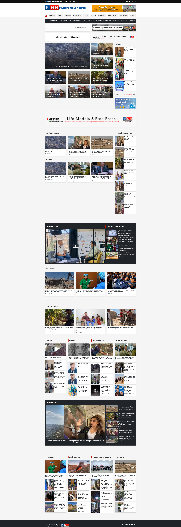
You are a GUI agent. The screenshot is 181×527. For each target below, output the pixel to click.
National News (52, 133)
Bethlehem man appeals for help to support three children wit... (55, 94)
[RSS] (135, 1)
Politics (60, 15)
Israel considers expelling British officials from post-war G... (101, 65)
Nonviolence (102, 15)
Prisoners (68, 15)
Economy (133, 15)
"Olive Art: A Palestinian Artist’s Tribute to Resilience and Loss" (126, 254)
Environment (74, 457)
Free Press (50, 269)
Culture (86, 15)
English (49, 1)
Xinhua (119, 44)
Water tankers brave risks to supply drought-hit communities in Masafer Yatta (126, 424)
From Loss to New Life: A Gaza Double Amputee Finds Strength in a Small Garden (126, 438)
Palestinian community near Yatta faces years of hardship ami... (79, 80)
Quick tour (52, 15)
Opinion (93, 15)
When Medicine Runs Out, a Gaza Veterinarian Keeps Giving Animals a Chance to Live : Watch (125, 431)
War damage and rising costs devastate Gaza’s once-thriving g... (100, 80)
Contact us (75, 1)
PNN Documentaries (115, 226)
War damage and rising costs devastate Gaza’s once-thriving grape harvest (126, 415)
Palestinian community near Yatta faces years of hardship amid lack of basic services (126, 407)
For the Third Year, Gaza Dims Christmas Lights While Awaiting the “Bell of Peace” (126, 239)
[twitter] (130, 1)
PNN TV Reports (112, 15)
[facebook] (127, 1)
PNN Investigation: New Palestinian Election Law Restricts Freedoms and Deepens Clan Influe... (124, 232)
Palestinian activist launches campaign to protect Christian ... (102, 52)
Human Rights (77, 15)
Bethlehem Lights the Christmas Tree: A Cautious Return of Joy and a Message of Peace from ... (126, 247)
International (123, 15)
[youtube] (132, 1)
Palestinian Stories (124, 133)
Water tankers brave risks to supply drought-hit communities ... (78, 94)
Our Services (68, 1)
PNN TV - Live (52, 226)
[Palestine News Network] (65, 7)
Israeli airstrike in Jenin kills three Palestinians (72, 67)
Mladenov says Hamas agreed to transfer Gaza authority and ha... (54, 80)
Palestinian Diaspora (102, 457)
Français (55, 1)
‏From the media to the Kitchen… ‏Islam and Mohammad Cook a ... (100, 94)
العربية (60, 1)
